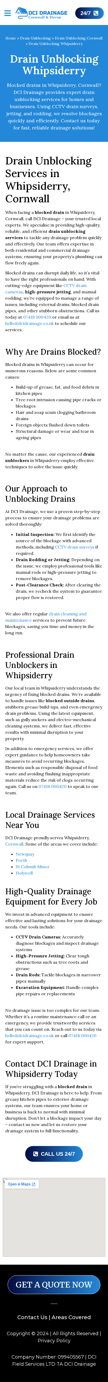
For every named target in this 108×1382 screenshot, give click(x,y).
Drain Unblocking (35, 38)
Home (11, 38)
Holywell (24, 873)
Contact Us (32, 1317)
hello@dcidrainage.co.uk (29, 323)
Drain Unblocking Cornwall (78, 38)
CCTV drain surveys (74, 547)
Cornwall (14, 844)
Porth (21, 860)
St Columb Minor (33, 866)
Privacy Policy (54, 1341)
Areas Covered (71, 1317)
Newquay (25, 854)
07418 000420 (37, 317)
